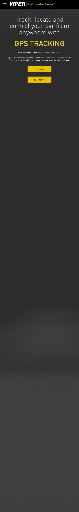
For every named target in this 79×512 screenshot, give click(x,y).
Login (41, 69)
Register (41, 79)
